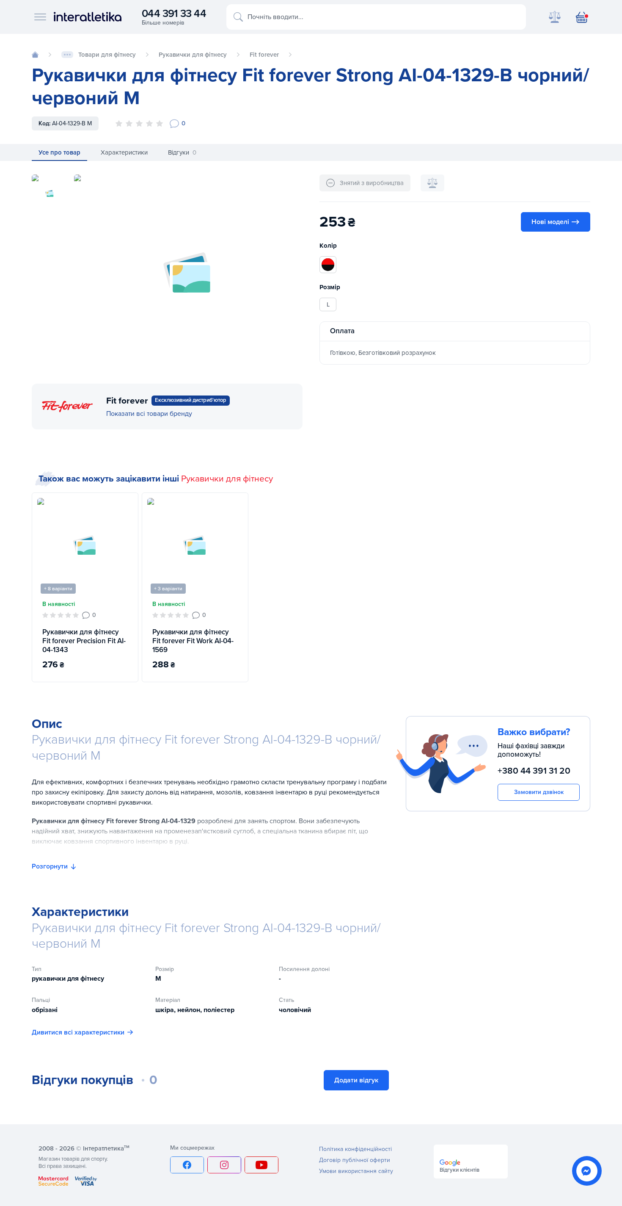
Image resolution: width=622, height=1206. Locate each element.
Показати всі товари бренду (149, 413)
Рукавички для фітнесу (227, 478)
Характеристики (124, 152)
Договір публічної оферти (354, 1160)
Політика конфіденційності (355, 1149)
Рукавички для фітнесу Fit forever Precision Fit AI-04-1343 (84, 641)
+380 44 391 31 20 (534, 771)
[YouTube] (261, 1164)
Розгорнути (50, 866)
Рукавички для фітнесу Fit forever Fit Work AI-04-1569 (193, 641)
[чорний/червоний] (327, 264)
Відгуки (182, 152)
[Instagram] (224, 1164)
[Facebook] (187, 1164)
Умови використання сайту (356, 1171)
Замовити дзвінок (539, 791)
